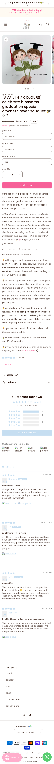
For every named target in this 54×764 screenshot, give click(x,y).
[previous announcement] (5, 4)
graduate (7, 130)
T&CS (9, 692)
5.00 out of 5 (34, 402)
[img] (8, 475)
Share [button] (8, 364)
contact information (28, 762)
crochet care (13, 699)
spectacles (7, 143)
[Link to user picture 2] (25, 509)
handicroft (15, 753)
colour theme (9, 156)
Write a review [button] (27, 432)
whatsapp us (28, 350)
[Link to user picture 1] (9, 509)
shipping (6, 126)
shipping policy (37, 757)
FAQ (8, 686)
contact (10, 679)
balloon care (12, 706)
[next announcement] (49, 4)
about (9, 673)
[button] (6, 24)
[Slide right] (33, 89)
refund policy (29, 753)
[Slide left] (21, 89)
